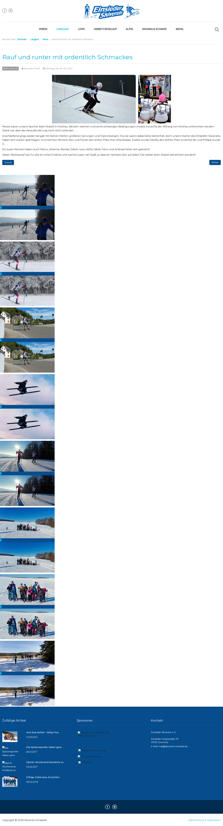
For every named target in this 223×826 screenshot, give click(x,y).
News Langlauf (10, 68)
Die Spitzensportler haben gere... (44, 747)
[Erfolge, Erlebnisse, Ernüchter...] (9, 783)
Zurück (8, 162)
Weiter (215, 162)
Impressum (214, 820)
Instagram (10, 10)
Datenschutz (196, 820)
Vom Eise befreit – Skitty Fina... (43, 732)
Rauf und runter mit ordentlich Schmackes (67, 57)
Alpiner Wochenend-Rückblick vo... (45, 762)
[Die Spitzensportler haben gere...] (12, 753)
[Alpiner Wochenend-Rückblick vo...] (12, 768)
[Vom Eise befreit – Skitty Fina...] (9, 738)
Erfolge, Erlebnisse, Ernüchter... (43, 777)
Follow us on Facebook (4, 10)
